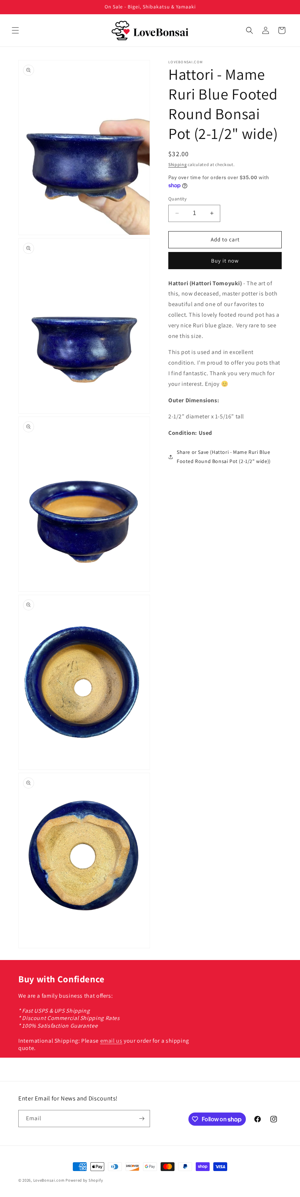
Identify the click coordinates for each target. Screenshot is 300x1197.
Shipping (177, 164)
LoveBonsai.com (49, 1180)
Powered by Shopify (84, 1180)
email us (111, 1040)
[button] (15, 30)
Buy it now (225, 260)
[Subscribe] (142, 1118)
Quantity (177, 199)
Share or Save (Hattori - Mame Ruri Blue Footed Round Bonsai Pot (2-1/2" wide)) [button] (224, 456)
